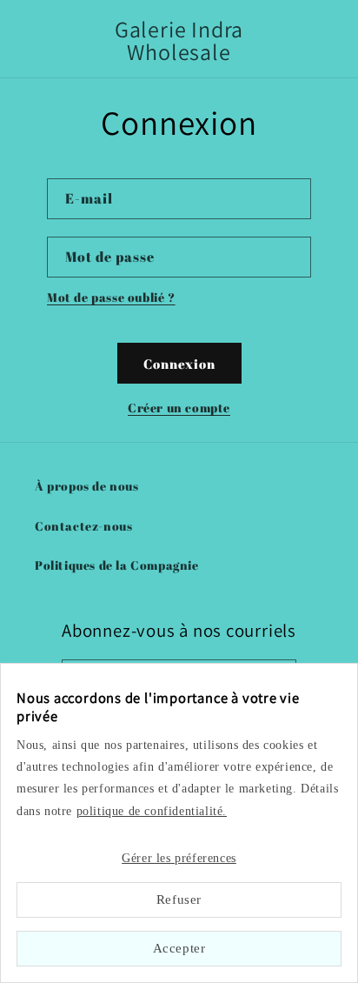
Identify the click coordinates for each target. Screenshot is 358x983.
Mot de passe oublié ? (111, 297)
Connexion (179, 363)
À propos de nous (87, 486)
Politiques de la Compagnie (117, 565)
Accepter (179, 948)
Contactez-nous (83, 526)
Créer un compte (179, 407)
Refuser (179, 899)
